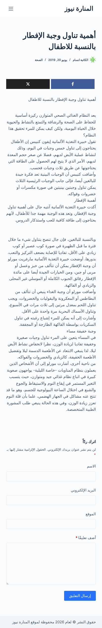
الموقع (91, 514)
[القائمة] (11, 8)
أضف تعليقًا (86, 537)
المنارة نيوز (79, 8)
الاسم (91, 466)
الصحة (39, 60)
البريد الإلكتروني (83, 490)
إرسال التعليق (80, 595)
